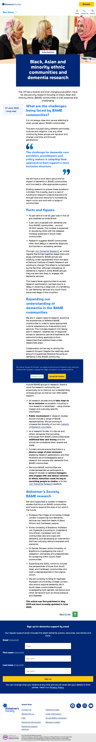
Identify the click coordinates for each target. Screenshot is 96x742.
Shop (77, 13)
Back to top (65, 614)
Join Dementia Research (47, 251)
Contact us (26, 709)
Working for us (28, 714)
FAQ (23, 718)
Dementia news (52, 709)
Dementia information (31, 722)
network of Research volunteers (49, 425)
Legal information (53, 714)
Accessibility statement (56, 718)
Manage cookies (53, 722)
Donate (86, 4)
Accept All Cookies (57, 376)
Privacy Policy (57, 687)
